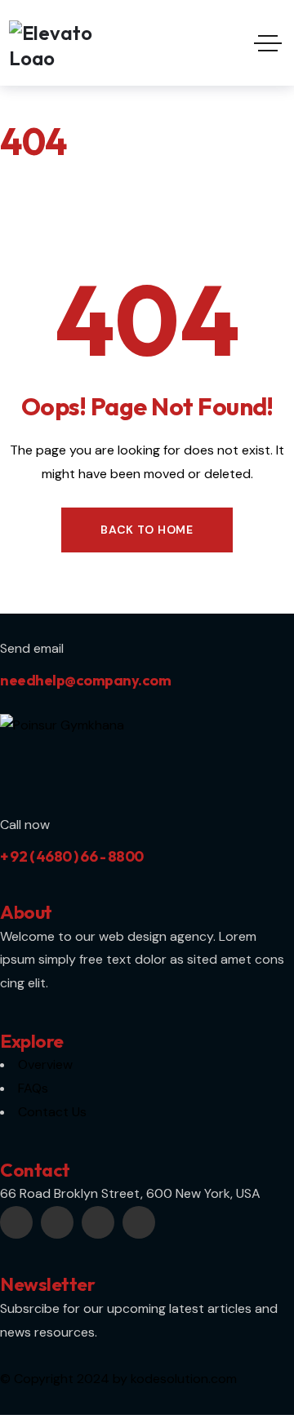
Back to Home (146, 529)
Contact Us (52, 1111)
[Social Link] (16, 1222)
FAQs (33, 1088)
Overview (45, 1064)
